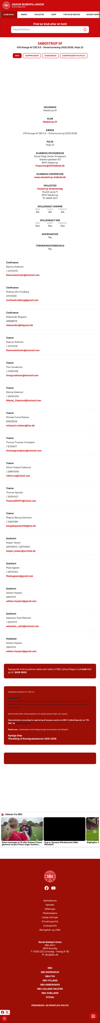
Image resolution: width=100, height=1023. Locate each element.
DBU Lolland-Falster (50, 989)
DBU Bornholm (50, 972)
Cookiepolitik (50, 926)
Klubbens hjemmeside (50, 174)
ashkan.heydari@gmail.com (21, 601)
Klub (50, 119)
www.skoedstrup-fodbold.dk (50, 177)
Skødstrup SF (50, 122)
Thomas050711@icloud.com (21, 501)
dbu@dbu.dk (51, 955)
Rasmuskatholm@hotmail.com (23, 275)
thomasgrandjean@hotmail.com (24, 451)
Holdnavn (50, 107)
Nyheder (50, 905)
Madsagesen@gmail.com (19, 576)
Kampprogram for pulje (73, 56)
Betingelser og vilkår (50, 930)
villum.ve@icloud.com (18, 476)
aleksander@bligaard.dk (19, 325)
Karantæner (50, 56)
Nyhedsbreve (50, 901)
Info (17, 56)
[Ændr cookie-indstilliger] (4, 1018)
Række (50, 130)
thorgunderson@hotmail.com (22, 376)
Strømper (62, 209)
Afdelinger (50, 909)
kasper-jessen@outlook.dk (20, 551)
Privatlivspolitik (50, 922)
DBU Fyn (50, 976)
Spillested (50, 186)
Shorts (50, 209)
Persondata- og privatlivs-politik (50, 1006)
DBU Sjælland (50, 993)
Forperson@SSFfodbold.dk (50, 166)
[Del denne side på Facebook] (2, 1013)
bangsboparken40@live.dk (21, 526)
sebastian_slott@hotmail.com (22, 626)
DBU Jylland (50, 981)
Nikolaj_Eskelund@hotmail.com (23, 401)
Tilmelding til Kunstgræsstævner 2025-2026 (32, 739)
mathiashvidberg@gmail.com (22, 300)
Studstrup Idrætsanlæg (50, 189)
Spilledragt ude (50, 220)
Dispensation (50, 234)
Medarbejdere (50, 913)
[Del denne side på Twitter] (7, 1013)
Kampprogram (32, 56)
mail (84, 669)
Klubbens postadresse (50, 153)
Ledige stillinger (50, 917)
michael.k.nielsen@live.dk (20, 426)
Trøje (37, 209)
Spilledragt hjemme (50, 207)
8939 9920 (21, 672)
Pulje (50, 142)
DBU (50, 968)
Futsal (50, 997)
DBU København (50, 985)
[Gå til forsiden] (22, 5)
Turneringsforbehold (50, 246)
